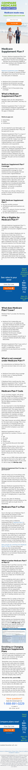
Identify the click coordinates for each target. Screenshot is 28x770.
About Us (2, 751)
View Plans (13, 23)
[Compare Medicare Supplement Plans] (9, 6)
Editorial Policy (8, 751)
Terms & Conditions (23, 751)
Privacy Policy (15, 751)
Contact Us (17, 752)
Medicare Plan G (18, 522)
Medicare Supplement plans (10, 70)
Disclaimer (11, 752)
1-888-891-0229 (24, 286)
